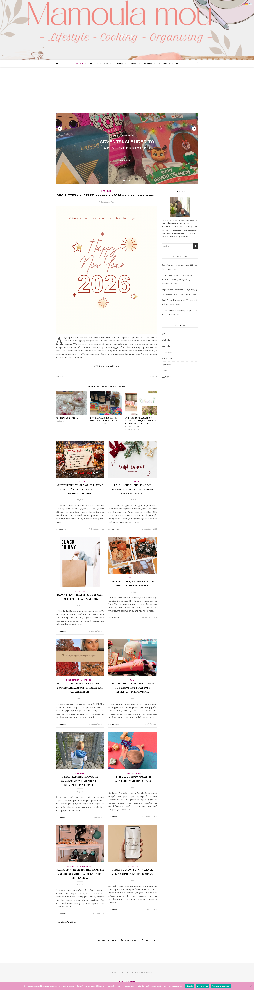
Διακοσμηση (163, 63)
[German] (247, 3)
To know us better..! (67, 418)
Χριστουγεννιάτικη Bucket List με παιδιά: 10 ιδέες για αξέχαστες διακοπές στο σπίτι (80, 489)
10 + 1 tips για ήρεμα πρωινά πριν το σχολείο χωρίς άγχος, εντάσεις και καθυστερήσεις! (80, 687)
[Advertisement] (127, 92)
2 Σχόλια (80, 698)
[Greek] (250, 3)
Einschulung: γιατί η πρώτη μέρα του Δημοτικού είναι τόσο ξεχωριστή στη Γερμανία (133, 687)
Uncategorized (168, 352)
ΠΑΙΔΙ (105, 63)
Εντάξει (190, 986)
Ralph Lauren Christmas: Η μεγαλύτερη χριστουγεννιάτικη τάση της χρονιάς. (133, 489)
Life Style (147, 63)
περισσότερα (127, 160)
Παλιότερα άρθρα (66, 922)
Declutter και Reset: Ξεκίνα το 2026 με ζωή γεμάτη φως (106, 195)
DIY (176, 63)
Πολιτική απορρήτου (220, 986)
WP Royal (148, 972)
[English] (243, 3)
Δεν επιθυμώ (202, 986)
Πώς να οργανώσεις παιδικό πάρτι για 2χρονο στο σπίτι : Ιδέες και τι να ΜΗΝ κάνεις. (80, 874)
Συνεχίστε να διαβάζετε (106, 366)
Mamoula (93, 63)
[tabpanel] (127, 148)
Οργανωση (118, 63)
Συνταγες (132, 63)
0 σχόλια (153, 376)
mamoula (60, 376)
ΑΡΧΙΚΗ (79, 63)
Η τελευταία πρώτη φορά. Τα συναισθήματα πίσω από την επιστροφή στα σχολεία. (79, 781)
